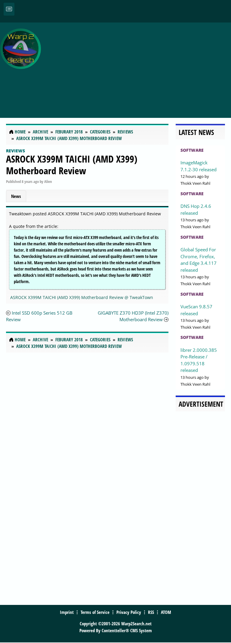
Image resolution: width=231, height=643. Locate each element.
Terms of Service (95, 612)
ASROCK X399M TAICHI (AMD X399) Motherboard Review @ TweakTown (81, 297)
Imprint (67, 612)
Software (192, 150)
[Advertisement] (137, 67)
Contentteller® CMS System (127, 630)
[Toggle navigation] (9, 9)
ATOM (166, 612)
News (16, 196)
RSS (151, 612)
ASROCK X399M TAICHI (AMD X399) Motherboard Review (71, 164)
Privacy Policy (128, 612)
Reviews (15, 151)
